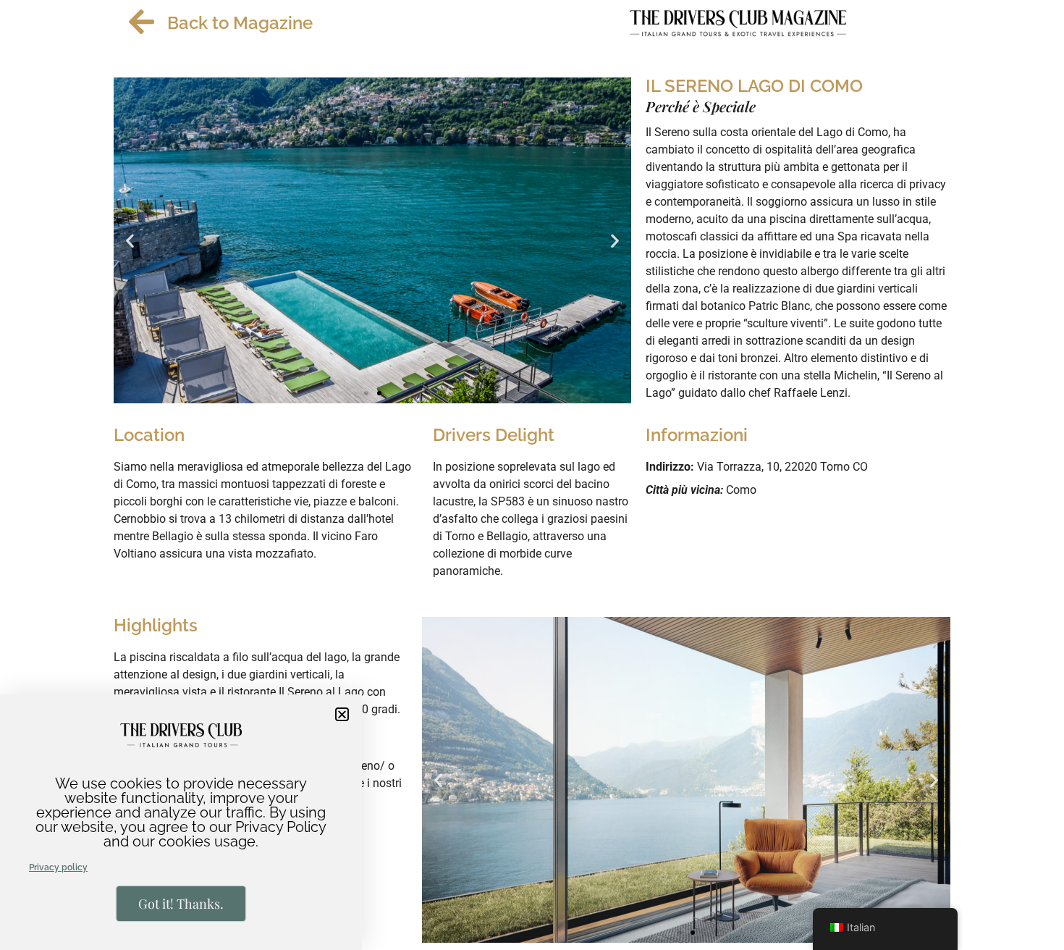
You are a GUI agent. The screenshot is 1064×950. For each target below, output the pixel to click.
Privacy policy (58, 867)
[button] (342, 714)
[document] (532, 475)
